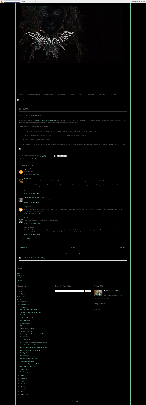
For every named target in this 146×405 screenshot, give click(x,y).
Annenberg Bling (25, 320)
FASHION (72, 94)
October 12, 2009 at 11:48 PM (32, 202)
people (39, 159)
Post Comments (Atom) (76, 254)
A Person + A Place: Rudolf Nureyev (30, 312)
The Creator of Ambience (27, 366)
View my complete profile (101, 298)
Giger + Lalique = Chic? (27, 317)
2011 (20, 294)
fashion (25, 159)
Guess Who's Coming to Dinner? (29, 345)
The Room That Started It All (28, 309)
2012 (20, 291)
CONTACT (113, 94)
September (24, 375)
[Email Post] (54, 156)
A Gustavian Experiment (27, 361)
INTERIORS (62, 94)
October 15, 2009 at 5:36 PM (32, 234)
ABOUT (21, 94)
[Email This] (58, 156)
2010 (20, 296)
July (22, 381)
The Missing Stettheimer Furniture (30, 350)
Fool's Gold (23, 369)
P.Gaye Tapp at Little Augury (32, 197)
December (24, 301)
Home (73, 247)
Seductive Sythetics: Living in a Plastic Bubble (33, 347)
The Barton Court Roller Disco (29, 358)
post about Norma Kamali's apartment (45, 120)
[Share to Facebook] (64, 156)
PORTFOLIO (102, 94)
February (23, 394)
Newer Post (23, 247)
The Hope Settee (25, 353)
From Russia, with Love (27, 372)
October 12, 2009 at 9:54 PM (32, 193)
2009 (20, 299)
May (22, 386)
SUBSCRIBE (90, 94)
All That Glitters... (25, 336)
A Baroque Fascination (26, 331)
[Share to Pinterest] (66, 156)
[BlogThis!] (60, 156)
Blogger (76, 401)
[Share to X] (62, 156)
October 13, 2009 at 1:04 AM (32, 214)
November (24, 304)
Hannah (26, 178)
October (23, 307)
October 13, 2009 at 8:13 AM (32, 223)
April (22, 389)
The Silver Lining (25, 355)
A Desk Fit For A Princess (27, 328)
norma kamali (32, 159)
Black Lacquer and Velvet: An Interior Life (32, 334)
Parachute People (30, 115)
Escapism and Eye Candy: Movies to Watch (32, 364)
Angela (26, 169)
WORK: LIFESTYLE (34, 94)
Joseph (26, 206)
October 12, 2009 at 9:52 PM (32, 174)
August (23, 378)
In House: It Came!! (25, 323)
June (22, 383)
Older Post (122, 247)
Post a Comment (26, 238)
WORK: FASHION (49, 94)
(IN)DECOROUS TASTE (113, 290)
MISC (81, 94)
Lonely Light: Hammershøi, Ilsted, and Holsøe (33, 342)
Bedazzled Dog (24, 315)
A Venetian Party (25, 326)
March (23, 391)
